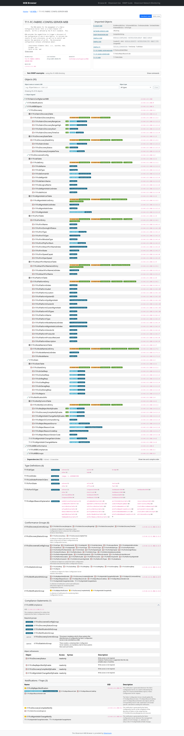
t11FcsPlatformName (42, 315)
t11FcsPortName (74, 221)
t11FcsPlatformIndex (130, 281)
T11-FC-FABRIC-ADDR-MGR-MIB (102, 50)
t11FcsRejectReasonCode (44, 427)
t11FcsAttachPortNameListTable (43, 262)
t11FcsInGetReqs (41, 371)
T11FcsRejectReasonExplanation (79, 431)
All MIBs (33, 11)
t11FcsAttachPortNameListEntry (45, 266)
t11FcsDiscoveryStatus (43, 147)
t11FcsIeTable (36, 159)
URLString (116, 31)
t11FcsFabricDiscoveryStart (45, 129)
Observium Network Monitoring (147, 3)
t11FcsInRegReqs (41, 379)
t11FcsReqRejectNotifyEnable (46, 408)
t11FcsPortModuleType (43, 239)
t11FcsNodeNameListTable (41, 345)
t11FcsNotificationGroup (34, 591)
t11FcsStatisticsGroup (33, 567)
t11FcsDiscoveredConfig (39, 155)
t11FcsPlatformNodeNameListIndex (48, 322)
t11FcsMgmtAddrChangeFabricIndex (45, 438)
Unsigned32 (116, 43)
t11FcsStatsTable (37, 364)
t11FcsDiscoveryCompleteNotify (80, 590)
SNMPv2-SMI (97, 42)
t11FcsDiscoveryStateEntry (43, 140)
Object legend (30, 95)
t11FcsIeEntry (37, 162)
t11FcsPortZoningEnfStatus (45, 228)
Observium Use (114, 3)
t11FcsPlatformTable (39, 278)
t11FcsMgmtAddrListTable (41, 196)
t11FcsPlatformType (42, 319)
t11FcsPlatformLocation (43, 293)
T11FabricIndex (117, 57)
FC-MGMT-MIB (97, 26)
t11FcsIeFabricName (42, 181)
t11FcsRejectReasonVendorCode (47, 435)
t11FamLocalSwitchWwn (120, 50)
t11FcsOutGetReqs (41, 375)
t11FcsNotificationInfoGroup (35, 577)
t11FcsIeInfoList (40, 192)
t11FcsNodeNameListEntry (43, 349)
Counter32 (116, 41)
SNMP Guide (127, 3)
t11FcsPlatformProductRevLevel (47, 337)
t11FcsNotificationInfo (38, 397)
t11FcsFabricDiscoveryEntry (43, 117)
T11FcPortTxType (75, 235)
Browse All (102, 3)
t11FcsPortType (40, 232)
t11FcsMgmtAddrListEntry (42, 200)
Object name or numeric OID (33, 84)
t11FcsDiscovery (35, 110)
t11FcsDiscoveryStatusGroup (36, 536)
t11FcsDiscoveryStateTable (41, 136)
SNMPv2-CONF (97, 38)
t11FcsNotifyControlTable (41, 401)
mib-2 (122, 41)
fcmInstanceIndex (143, 25)
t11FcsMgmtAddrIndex (76, 201)
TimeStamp (131, 47)
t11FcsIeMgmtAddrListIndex (45, 188)
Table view (156, 16)
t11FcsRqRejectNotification (60, 590)
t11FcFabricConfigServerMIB (37, 99)
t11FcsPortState (40, 250)
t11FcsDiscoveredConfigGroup (36, 545)
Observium (107, 733)
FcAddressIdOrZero (119, 25)
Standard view (146, 16)
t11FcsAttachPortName (76, 267)
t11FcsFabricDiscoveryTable (42, 114)
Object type (123, 84)
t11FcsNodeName (133, 349)
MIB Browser (30, 2)
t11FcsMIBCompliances (38, 449)
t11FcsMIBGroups (36, 453)
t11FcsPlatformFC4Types (44, 311)
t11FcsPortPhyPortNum (43, 243)
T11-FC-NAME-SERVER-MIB (101, 54)
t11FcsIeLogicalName (42, 185)
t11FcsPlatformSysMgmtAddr (46, 300)
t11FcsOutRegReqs (41, 382)
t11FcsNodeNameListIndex (119, 349)
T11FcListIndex (74, 204)
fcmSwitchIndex (154, 25)
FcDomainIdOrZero (131, 25)
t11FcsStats (33, 360)
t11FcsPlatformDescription (45, 341)
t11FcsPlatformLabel (42, 289)
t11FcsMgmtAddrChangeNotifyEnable (49, 416)
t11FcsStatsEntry (39, 367)
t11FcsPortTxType (41, 235)
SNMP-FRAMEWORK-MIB (100, 35)
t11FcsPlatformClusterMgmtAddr (47, 308)
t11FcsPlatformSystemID (44, 296)
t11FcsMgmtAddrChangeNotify (102, 590)
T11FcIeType (73, 170)
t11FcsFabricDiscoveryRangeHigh (47, 125)
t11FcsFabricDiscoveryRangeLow (47, 121)
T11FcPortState (74, 250)
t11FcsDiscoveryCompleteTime (46, 151)
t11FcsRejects (39, 393)
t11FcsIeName (128, 162)
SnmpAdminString (118, 34)
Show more (29, 51)
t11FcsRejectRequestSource (45, 423)
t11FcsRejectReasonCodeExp (45, 431)
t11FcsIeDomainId (41, 174)
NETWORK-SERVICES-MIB (101, 31)
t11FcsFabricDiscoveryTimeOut (46, 132)
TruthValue (139, 47)
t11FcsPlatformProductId (44, 334)
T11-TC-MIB (97, 58)
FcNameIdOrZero (118, 28)
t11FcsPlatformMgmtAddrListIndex (48, 326)
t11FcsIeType (39, 170)
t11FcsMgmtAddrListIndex (119, 199)
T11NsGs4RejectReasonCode (122, 54)
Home (25, 11)
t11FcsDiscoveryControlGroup (36, 527)
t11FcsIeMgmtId (40, 177)
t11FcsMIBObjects (34, 106)
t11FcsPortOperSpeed (43, 258)
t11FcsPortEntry (38, 220)
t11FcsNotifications (35, 103)
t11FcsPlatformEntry (40, 281)
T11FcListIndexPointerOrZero (78, 188)
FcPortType (128, 28)
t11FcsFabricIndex (117, 140)
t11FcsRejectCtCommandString (46, 420)
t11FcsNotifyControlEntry (42, 405)
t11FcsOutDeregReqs (42, 390)
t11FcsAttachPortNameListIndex (121, 265)
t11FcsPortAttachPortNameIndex (47, 247)
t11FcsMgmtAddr (41, 212)
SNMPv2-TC (96, 47)
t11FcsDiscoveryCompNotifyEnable (48, 412)
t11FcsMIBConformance (37, 446)
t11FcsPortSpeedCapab (43, 254)
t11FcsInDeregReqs (42, 386)
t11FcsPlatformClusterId (44, 304)
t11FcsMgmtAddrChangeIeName (44, 442)
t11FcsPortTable (37, 216)
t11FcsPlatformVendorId (44, 330)
